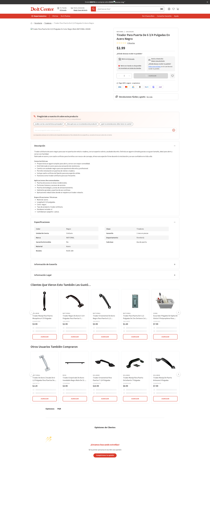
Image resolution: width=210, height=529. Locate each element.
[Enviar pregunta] (173, 130)
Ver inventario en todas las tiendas (129, 68)
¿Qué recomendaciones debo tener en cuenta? (116, 124)
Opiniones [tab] (50, 408)
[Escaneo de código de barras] (161, 8)
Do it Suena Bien (148, 16)
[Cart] (178, 9)
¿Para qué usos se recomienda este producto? (82, 124)
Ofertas (55, 16)
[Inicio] (32, 23)
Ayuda (176, 16)
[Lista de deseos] (173, 9)
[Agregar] (129, 76)
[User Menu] (169, 9)
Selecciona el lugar (154, 67)
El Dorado (63, 10)
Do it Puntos (65, 16)
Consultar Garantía (164, 16)
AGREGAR (45, 337)
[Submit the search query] (93, 8)
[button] (31, 312)
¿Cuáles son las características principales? (49, 124)
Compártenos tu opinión (105, 455)
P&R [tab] (59, 408)
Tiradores (48, 23)
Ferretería (38, 23)
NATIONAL (120, 32)
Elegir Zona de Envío (80, 10)
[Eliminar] (119, 76)
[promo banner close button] (207, 2)
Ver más (149, 97)
